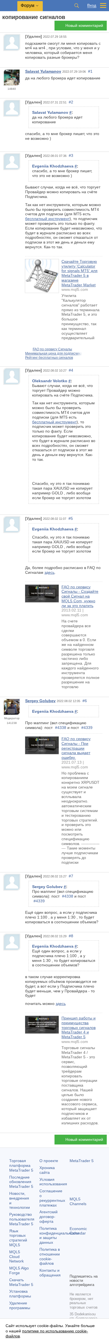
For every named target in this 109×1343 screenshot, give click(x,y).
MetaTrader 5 (82, 1160)
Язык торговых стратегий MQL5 (18, 1238)
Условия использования (53, 1181)
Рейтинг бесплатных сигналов (49, 358)
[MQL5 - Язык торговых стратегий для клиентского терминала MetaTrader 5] (8, 5)
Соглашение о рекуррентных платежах (52, 1198)
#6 (84, 700)
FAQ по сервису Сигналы (52, 349)
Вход (91, 5)
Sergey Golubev (40, 700)
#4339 (87, 727)
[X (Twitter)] (90, 1259)
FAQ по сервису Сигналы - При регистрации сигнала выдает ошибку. (76, 748)
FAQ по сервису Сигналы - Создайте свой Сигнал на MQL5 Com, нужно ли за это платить (79, 596)
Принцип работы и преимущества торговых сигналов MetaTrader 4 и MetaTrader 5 (78, 1027)
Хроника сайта (47, 1170)
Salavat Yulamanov (43, 71)
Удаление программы (19, 1305)
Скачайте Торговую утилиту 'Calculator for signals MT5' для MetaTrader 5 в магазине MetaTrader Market (79, 273)
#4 (71, 370)
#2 (71, 102)
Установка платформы (20, 1293)
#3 (71, 155)
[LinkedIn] (82, 1268)
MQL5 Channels (78, 1201)
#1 (90, 71)
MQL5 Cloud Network (16, 1257)
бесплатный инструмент (47, 218)
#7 (71, 876)
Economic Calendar (78, 1231)
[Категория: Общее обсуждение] (10, 27)
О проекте (48, 1160)
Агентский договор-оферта (48, 1217)
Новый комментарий (84, 25)
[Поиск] (76, 5)
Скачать (21, 1282)
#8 (71, 936)
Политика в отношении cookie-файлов (49, 1256)
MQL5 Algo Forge (19, 1270)
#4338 (60, 727)
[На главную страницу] (4, 27)
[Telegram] (82, 1259)
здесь (49, 572)
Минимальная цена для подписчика (53, 353)
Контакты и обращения (50, 1272)
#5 (70, 518)
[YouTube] (73, 1268)
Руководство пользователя (21, 1219)
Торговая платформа (21, 1165)
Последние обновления (21, 1182)
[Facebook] (73, 1259)
